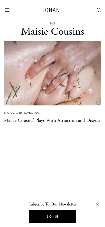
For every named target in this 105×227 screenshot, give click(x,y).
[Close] (97, 204)
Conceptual (32, 113)
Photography (13, 113)
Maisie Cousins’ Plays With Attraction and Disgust (52, 120)
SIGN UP (52, 216)
